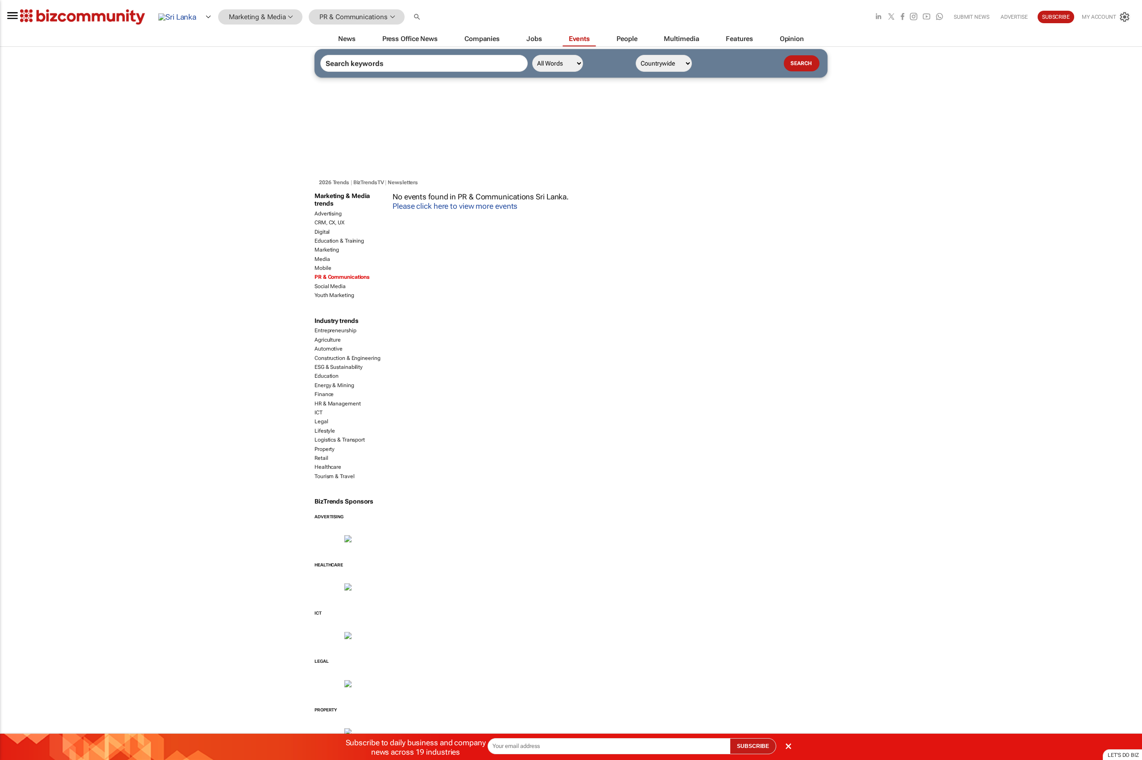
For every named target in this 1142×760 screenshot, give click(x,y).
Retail (321, 458)
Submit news (971, 17)
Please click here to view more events (455, 206)
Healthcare (327, 467)
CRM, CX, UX (329, 222)
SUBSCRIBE (753, 746)
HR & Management (337, 404)
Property (324, 449)
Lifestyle (324, 431)
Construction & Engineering (347, 358)
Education (326, 376)
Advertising (328, 214)
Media (322, 259)
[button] (418, 17)
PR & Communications (342, 277)
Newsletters (403, 182)
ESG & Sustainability (338, 367)
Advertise (1014, 17)
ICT (318, 412)
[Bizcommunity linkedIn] (878, 17)
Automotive (328, 349)
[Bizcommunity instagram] (913, 17)
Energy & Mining (334, 385)
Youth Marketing (334, 295)
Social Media (330, 286)
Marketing (326, 250)
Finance (324, 394)
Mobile (322, 268)
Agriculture (327, 340)
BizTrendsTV (368, 182)
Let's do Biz (1123, 755)
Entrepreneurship (335, 330)
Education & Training (339, 241)
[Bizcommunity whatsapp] (939, 17)
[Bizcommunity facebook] (902, 17)
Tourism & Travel (334, 476)
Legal (321, 421)
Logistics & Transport (339, 440)
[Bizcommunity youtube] (926, 17)
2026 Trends (334, 182)
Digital (322, 232)
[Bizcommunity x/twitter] (891, 17)
